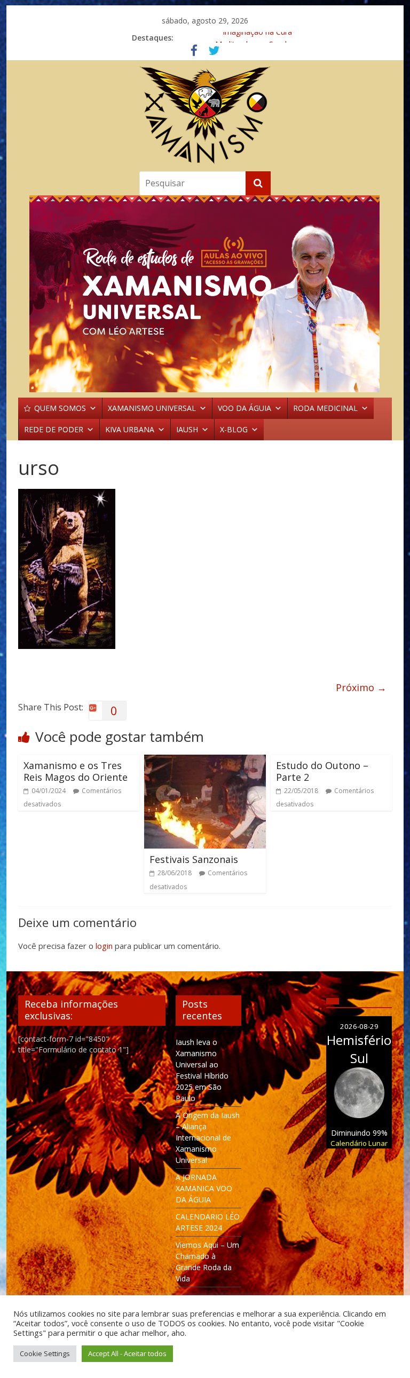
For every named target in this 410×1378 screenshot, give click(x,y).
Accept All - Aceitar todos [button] (127, 1353)
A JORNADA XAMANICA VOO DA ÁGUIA (204, 1188)
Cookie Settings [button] (45, 1353)
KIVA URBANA (129, 429)
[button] (205, 293)
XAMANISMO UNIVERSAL (152, 408)
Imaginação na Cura (257, 38)
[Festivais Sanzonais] (205, 761)
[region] (205, 293)
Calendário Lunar (359, 1143)
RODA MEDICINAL (325, 408)
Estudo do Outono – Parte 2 (322, 771)
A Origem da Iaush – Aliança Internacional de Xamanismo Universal (208, 1137)
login (104, 945)
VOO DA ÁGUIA (244, 408)
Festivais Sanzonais (193, 859)
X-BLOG (234, 429)
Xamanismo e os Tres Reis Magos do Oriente (75, 771)
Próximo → (361, 687)
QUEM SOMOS (60, 408)
